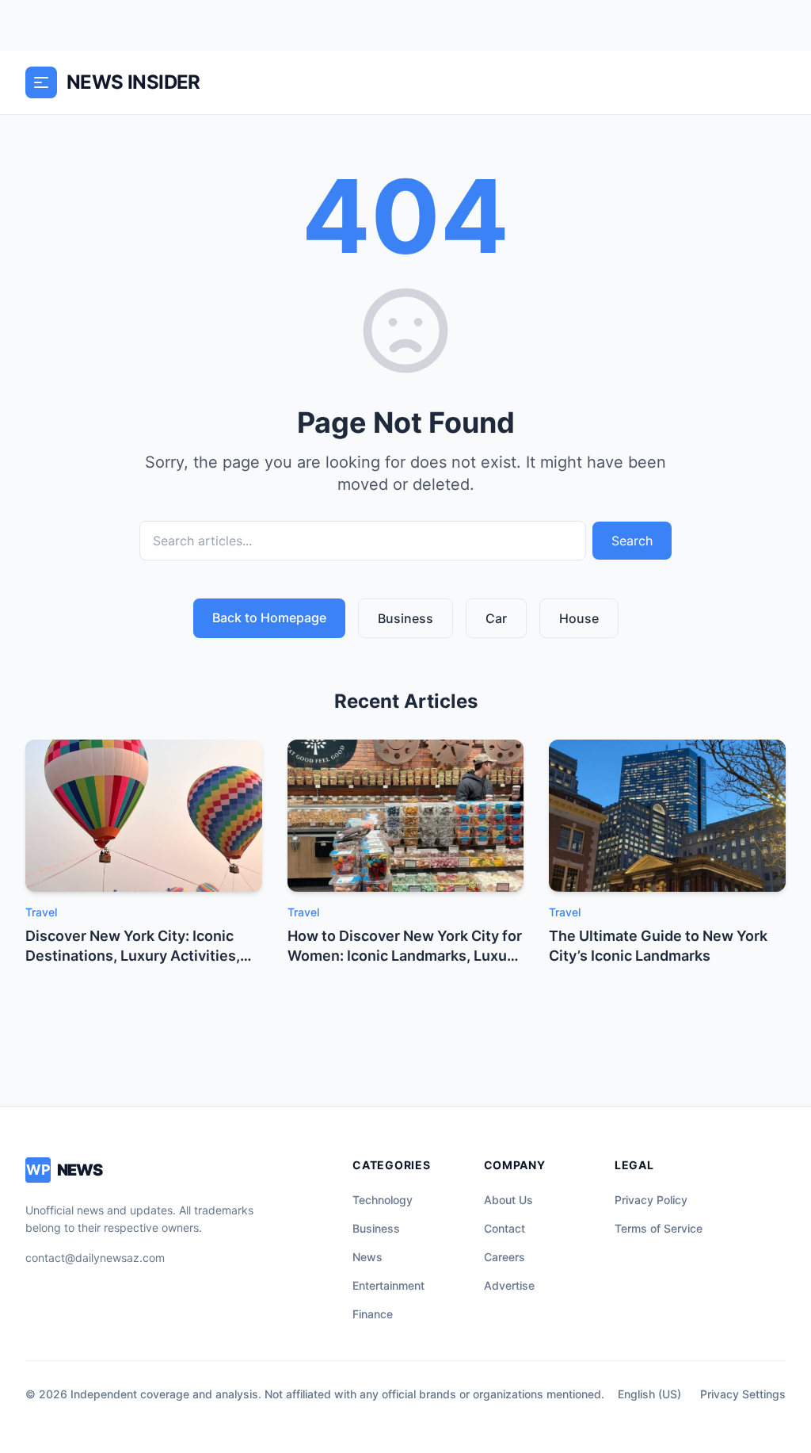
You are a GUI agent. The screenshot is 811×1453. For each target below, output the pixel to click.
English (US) (649, 1394)
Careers (504, 1257)
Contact (504, 1228)
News (367, 1257)
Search (632, 541)
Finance (372, 1314)
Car (496, 618)
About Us (508, 1199)
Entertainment (388, 1285)
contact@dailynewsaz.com (95, 1257)
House (579, 618)
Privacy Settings (743, 1394)
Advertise (509, 1285)
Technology (382, 1199)
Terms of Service (658, 1228)
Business (405, 618)
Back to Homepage (269, 617)
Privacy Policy (651, 1199)
